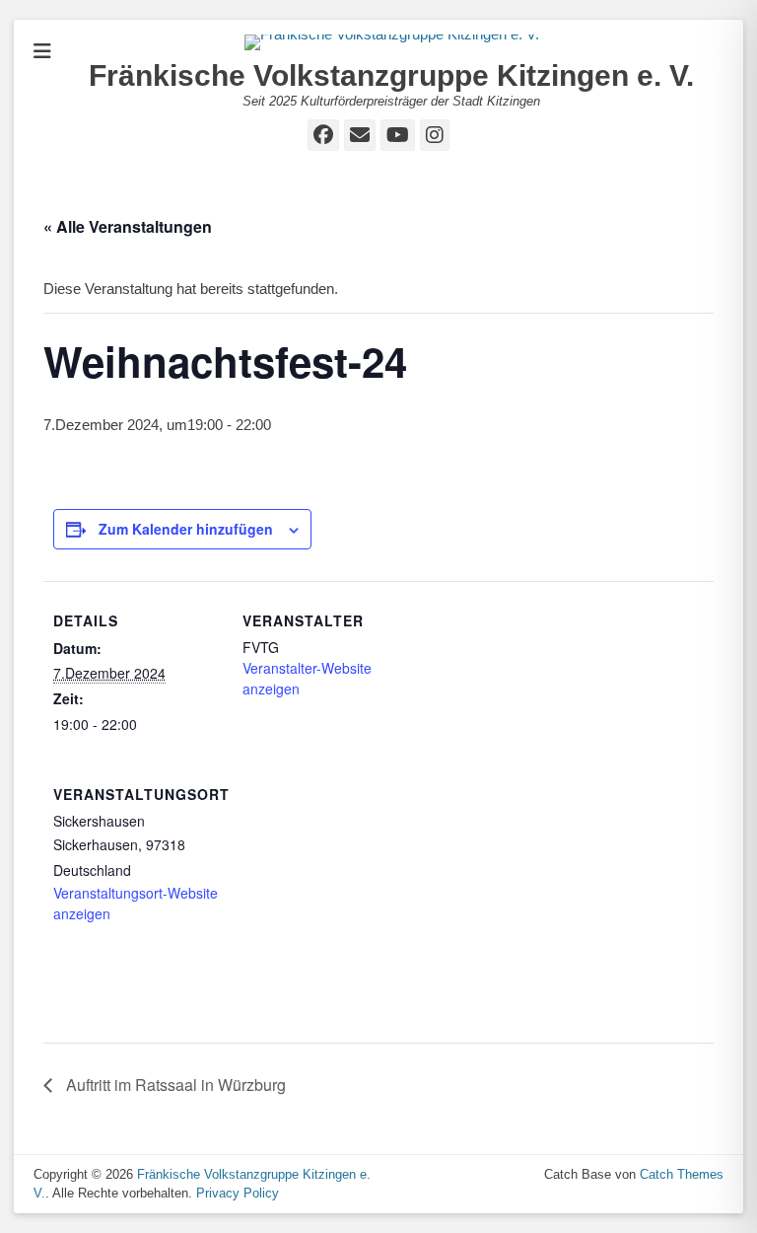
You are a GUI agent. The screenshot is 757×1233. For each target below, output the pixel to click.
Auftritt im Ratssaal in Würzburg (174, 1084)
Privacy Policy (237, 1193)
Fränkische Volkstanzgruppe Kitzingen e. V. (391, 75)
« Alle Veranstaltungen (127, 226)
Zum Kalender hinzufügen (186, 529)
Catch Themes (681, 1174)
